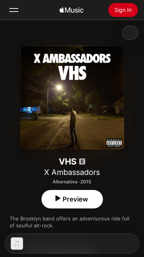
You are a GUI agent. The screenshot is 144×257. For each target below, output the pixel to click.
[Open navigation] (13, 10)
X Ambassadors (72, 172)
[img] (71, 10)
